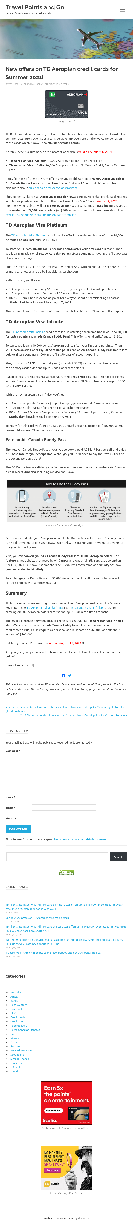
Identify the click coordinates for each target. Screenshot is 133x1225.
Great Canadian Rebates (25, 1029)
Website (11, 818)
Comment (13, 750)
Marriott (15, 1038)
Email (10, 807)
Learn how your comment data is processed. (81, 839)
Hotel (13, 1033)
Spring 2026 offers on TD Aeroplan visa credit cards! (37, 917)
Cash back (16, 1009)
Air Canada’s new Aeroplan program (52, 187)
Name (10, 797)
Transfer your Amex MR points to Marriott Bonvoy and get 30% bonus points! (53, 952)
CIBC (13, 1013)
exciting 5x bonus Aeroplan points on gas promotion (41, 214)
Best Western (18, 1004)
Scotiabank (17, 1054)
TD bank (15, 1067)
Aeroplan (29, 84)
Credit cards (52, 84)
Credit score (17, 1021)
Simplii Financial (20, 1058)
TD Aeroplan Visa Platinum (29, 235)
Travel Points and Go (35, 7)
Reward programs (21, 1050)
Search (118, 856)
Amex (14, 996)
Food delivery (18, 1025)
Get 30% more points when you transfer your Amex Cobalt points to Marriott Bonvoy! (72, 715)
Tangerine (16, 1062)
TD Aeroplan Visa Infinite (28, 332)
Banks (39, 84)
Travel (14, 1071)
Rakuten (15, 1046)
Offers (65, 84)
